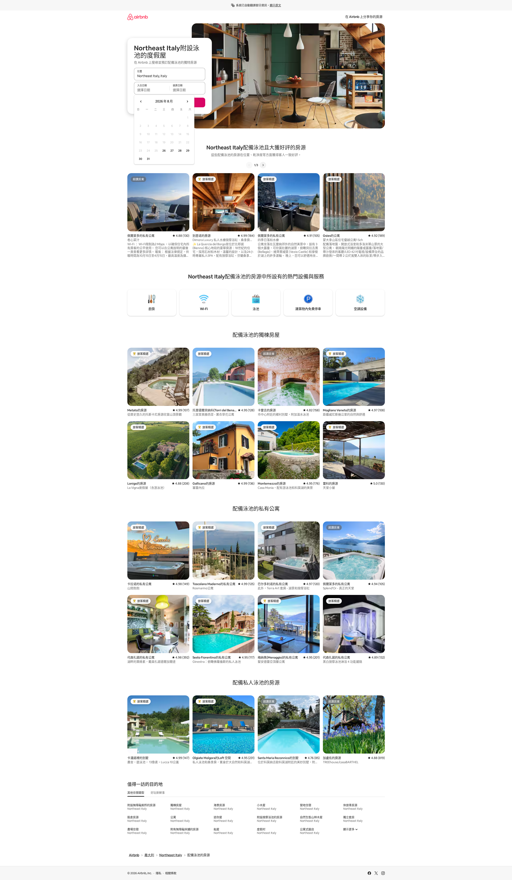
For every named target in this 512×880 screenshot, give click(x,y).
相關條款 (170, 873)
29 (187, 150)
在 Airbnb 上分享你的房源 (363, 17)
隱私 (158, 873)
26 (164, 150)
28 (179, 150)
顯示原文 (275, 5)
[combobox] (169, 75)
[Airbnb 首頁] (137, 16)
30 (140, 159)
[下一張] (263, 165)
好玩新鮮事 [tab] (158, 792)
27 (172, 150)
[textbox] (151, 90)
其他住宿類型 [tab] (135, 792)
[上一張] (249, 165)
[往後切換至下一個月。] (187, 101)
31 (148, 159)
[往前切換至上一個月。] (141, 101)
